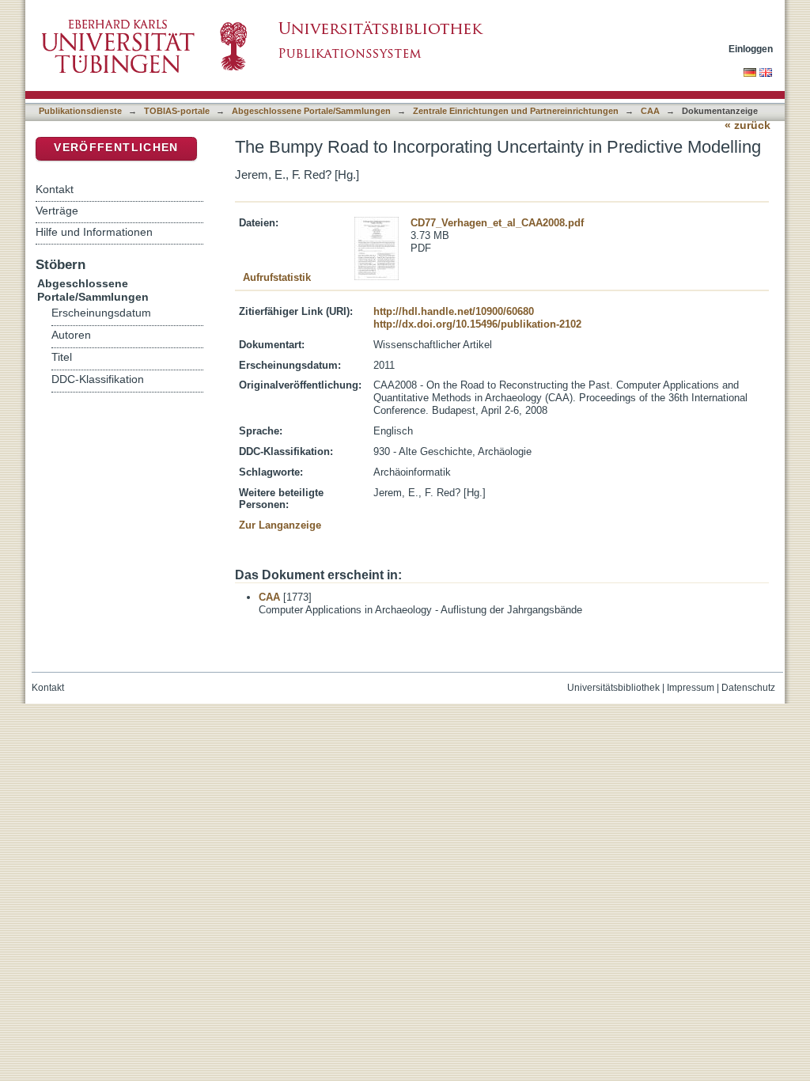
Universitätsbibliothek (613, 687)
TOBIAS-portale (177, 111)
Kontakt (55, 189)
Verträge (57, 210)
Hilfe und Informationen (94, 232)
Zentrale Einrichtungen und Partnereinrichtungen (516, 111)
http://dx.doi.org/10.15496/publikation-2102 (477, 324)
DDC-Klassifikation (97, 379)
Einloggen (751, 49)
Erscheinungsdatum (101, 313)
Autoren (71, 335)
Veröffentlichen (116, 148)
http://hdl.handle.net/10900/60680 (453, 311)
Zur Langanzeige (280, 525)
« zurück (747, 125)
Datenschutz (748, 687)
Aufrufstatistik (277, 277)
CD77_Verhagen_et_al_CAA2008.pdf (497, 223)
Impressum (690, 687)
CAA (650, 111)
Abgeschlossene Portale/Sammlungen (311, 111)
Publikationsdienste (80, 111)
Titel (61, 357)
